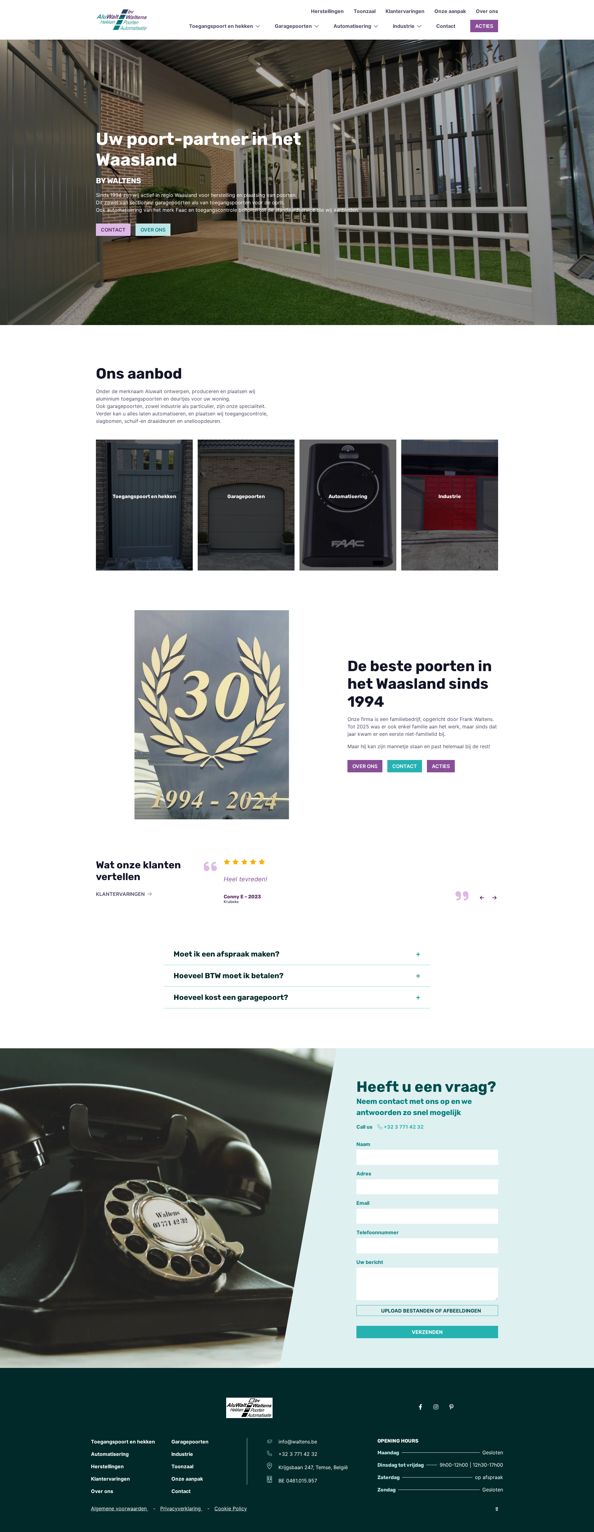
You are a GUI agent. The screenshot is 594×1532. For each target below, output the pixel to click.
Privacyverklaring (181, 1508)
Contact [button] (404, 766)
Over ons (487, 11)
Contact (445, 26)
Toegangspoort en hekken (123, 1442)
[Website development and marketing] (497, 1508)
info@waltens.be (297, 1442)
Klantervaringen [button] (120, 894)
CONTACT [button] (113, 230)
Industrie (182, 1454)
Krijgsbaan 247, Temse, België (312, 1467)
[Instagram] (436, 1408)
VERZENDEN (427, 1332)
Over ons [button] (364, 766)
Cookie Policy (230, 1508)
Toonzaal (365, 11)
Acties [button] (484, 26)
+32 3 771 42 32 (404, 1127)
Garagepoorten (190, 1442)
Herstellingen (327, 11)
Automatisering (110, 1454)
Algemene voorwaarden (119, 1508)
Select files (427, 1310)
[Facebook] (420, 1408)
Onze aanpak (450, 11)
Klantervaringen (404, 11)
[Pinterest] (451, 1408)
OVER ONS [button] (153, 230)
